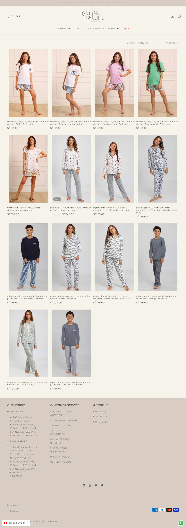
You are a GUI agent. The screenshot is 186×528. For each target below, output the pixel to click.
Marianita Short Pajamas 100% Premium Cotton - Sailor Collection (28, 122)
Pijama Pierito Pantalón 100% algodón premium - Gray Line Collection (70, 383)
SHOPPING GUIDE (60, 425)
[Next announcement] (178, 3)
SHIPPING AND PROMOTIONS (58, 450)
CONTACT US (100, 416)
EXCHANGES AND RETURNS (60, 441)
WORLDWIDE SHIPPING (63, 420)
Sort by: (131, 42)
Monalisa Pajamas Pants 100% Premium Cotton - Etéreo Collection (27, 383)
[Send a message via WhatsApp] (181, 523)
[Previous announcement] (8, 3)
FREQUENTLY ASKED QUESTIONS (61, 413)
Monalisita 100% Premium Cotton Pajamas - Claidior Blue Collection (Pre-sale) (156, 210)
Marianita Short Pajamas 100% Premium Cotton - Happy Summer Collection (114, 122)
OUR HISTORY (101, 411)
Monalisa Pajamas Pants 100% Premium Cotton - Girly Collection (70, 209)
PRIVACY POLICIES (60, 456)
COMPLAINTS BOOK (61, 462)
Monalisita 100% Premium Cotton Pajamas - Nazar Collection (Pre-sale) (112, 297)
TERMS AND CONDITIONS (57, 432)
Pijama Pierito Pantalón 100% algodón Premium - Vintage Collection (156, 297)
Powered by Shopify (36, 521)
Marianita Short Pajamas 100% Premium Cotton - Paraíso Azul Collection (71, 122)
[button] (10, 16)
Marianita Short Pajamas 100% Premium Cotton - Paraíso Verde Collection (157, 122)
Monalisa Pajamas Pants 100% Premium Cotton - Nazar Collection (70, 297)
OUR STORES (100, 421)
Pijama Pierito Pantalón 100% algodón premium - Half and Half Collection (27, 297)
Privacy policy (54, 521)
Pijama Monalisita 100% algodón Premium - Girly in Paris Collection (111, 209)
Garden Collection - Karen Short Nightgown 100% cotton (23, 209)
